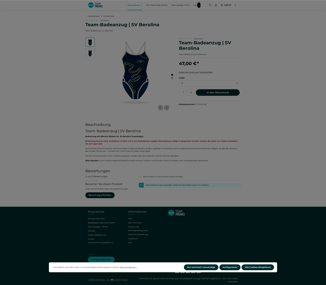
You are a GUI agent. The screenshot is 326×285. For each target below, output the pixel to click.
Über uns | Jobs (135, 223)
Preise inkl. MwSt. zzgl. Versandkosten (196, 72)
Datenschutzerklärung (138, 234)
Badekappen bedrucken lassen (101, 223)
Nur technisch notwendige (201, 267)
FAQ (130, 219)
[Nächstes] (166, 107)
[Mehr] (235, 5)
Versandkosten (186, 278)
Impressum (133, 238)
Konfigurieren (230, 267)
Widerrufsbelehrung (97, 235)
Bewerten (104, 20)
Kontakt (91, 231)
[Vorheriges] (160, 107)
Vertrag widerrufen (101, 259)
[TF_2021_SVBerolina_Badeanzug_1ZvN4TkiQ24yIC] (135, 72)
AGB (130, 242)
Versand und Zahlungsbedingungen (138, 229)
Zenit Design (122, 280)
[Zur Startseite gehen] (95, 5)
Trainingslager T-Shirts (98, 227)
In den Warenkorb (218, 92)
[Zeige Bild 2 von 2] (172, 78)
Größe (182, 78)
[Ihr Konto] (216, 5)
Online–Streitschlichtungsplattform (100, 241)
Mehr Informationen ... (128, 267)
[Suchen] (210, 5)
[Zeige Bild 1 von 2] (172, 75)
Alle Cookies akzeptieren (258, 267)
